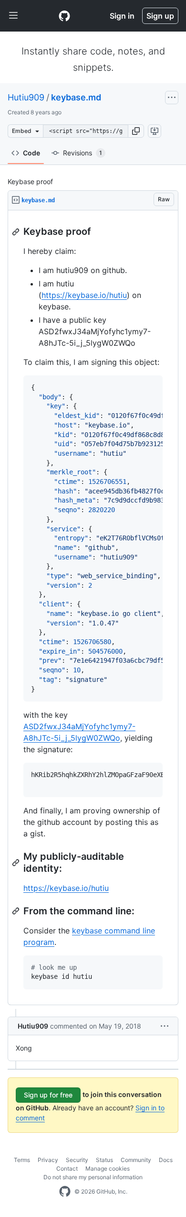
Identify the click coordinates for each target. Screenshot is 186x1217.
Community (136, 1159)
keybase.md (76, 97)
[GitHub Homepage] (65, 1191)
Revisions (82, 153)
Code (31, 153)
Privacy (48, 1159)
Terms (22, 1159)
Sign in (122, 16)
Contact (67, 1168)
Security (77, 1159)
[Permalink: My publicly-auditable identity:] (16, 862)
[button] (136, 131)
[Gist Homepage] (64, 16)
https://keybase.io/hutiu (84, 295)
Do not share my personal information (93, 1177)
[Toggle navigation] (13, 16)
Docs (166, 1159)
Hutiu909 (26, 97)
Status (104, 1159)
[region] (93, 607)
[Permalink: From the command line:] (16, 911)
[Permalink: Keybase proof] (16, 232)
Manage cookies (107, 1168)
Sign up (160, 16)
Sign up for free (48, 1095)
